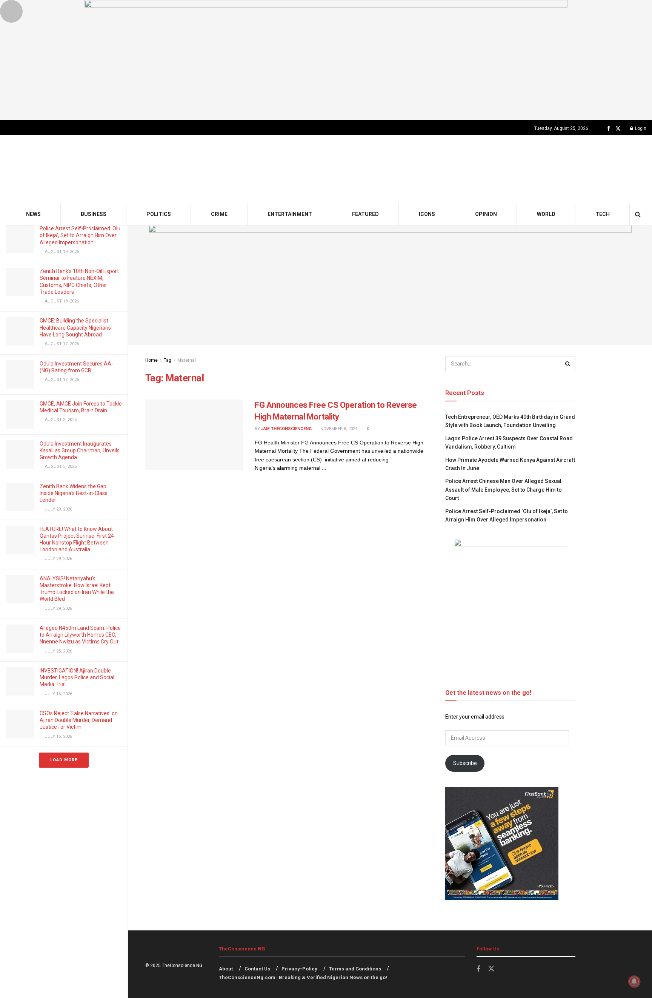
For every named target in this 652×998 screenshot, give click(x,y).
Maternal (186, 360)
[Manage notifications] (634, 981)
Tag (167, 360)
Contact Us (257, 969)
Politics (158, 214)
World (546, 214)
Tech (602, 214)
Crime (219, 214)
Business (93, 214)
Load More (63, 759)
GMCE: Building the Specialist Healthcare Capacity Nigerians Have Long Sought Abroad (75, 327)
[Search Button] (638, 214)
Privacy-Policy (299, 969)
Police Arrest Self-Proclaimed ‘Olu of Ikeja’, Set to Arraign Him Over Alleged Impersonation (80, 235)
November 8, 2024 (338, 428)
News (33, 214)
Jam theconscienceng (286, 428)
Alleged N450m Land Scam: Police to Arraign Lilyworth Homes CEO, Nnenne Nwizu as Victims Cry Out (80, 635)
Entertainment (290, 214)
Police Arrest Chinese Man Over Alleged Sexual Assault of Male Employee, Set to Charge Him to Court (503, 489)
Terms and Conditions (355, 969)
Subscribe (465, 763)
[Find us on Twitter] (618, 129)
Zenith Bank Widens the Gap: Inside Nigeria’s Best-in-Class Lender (74, 493)
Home (151, 360)
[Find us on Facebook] (608, 129)
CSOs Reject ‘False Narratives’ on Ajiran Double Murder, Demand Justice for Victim (79, 720)
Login (640, 128)
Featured (365, 214)
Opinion (486, 214)
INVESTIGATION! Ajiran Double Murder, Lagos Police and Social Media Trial (77, 677)
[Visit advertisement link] (326, 60)
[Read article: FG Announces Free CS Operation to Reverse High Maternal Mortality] (194, 435)
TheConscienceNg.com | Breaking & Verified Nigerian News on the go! (303, 977)
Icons (427, 214)
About (226, 969)
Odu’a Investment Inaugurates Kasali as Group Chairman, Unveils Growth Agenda (80, 450)
